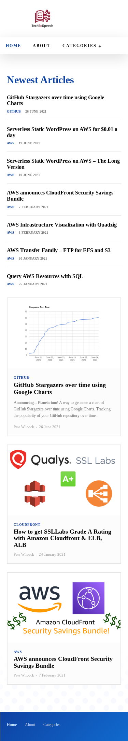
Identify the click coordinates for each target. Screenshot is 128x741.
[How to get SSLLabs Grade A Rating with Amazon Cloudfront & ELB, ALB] (64, 480)
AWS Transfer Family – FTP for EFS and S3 (59, 250)
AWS (10, 143)
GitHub (14, 111)
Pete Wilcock (24, 427)
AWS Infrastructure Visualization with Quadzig (62, 225)
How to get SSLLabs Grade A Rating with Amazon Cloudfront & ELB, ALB (62, 538)
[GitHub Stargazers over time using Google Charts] (64, 333)
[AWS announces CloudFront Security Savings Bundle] (64, 608)
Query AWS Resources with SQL (45, 276)
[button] (115, 19)
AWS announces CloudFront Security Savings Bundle (63, 662)
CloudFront (27, 524)
